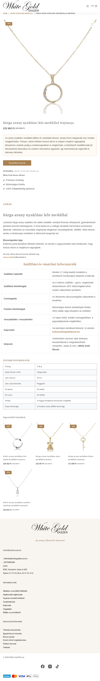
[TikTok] (57, 666)
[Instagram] (50, 666)
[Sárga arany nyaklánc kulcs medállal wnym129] (82, 437)
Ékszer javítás (9, 637)
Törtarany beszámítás (12, 630)
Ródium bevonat (9, 644)
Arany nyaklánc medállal (26, 171)
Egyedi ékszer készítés (12, 634)
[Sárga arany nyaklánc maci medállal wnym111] (50, 437)
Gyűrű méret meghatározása (14, 640)
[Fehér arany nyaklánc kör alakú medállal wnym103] (17, 437)
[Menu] (87, 6)
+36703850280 (9, 562)
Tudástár (6, 647)
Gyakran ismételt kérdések (14, 598)
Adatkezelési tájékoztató (12, 595)
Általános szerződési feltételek (15, 591)
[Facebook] (43, 666)
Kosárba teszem (17, 162)
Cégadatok (7, 609)
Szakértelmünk (9, 602)
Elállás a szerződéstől (11, 612)
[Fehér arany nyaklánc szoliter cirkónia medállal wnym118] (17, 483)
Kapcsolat (7, 605)
